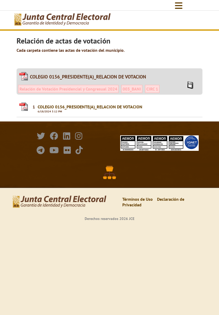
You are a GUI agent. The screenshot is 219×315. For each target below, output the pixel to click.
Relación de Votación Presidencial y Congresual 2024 (68, 89)
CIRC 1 (152, 89)
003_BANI (132, 89)
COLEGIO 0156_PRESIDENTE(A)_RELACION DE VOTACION (90, 106)
